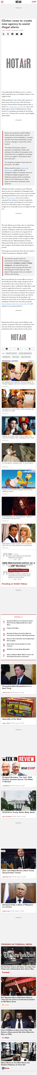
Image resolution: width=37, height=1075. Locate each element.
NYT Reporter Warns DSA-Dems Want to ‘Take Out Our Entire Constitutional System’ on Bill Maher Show (18, 1000)
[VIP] (34, 1)
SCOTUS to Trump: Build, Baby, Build (18, 649)
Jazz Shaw (6, 30)
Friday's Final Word (13, 628)
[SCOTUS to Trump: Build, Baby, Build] (18, 800)
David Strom (6, 723)
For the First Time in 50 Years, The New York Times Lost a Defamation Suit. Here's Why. (18, 968)
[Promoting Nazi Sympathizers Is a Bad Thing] (18, 674)
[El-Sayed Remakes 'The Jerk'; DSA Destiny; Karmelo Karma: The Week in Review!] (18, 765)
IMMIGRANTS (6, 357)
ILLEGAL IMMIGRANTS (25, 353)
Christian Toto (6, 877)
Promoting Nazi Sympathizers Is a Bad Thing (17, 687)
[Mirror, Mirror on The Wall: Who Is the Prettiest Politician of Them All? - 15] (18, 1051)
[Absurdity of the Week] (18, 707)
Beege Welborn (6, 816)
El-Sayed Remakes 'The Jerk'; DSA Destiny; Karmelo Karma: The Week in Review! (17, 779)
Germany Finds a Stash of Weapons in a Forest (17, 906)
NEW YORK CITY (26, 357)
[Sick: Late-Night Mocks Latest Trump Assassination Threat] (18, 859)
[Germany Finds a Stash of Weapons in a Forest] (18, 893)
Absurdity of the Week (11, 719)
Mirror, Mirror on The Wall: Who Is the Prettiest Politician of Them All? (15, 1064)
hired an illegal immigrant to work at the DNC (16, 304)
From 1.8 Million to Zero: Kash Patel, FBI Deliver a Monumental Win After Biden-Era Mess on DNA (17, 1032)
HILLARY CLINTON (11, 353)
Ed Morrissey (6, 786)
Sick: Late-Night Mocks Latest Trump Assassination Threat (18, 871)
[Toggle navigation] (2, 1)
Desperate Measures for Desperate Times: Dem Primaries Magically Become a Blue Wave (20, 623)
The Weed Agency (9, 198)
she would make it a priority (15, 107)
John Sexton (5, 692)
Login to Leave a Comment (18, 570)
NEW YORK (15, 357)
